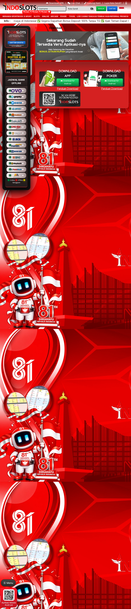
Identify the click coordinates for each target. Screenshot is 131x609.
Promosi (124, 16)
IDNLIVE (45, 16)
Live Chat (75, 3)
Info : (7, 20)
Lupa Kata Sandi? (113, 3)
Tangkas (92, 16)
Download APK (56, 3)
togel (72, 16)
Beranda (7, 16)
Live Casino (82, 16)
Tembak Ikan (103, 16)
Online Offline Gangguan (16, 181)
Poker (63, 16)
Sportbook (17, 16)
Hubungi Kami (93, 3)
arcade (54, 16)
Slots (37, 16)
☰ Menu (8, 582)
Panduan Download (111, 88)
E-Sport (28, 16)
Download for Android (69, 82)
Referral (114, 16)
